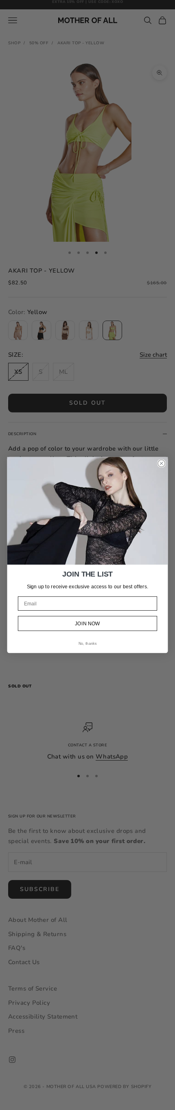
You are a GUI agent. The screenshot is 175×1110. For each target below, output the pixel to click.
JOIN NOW (87, 624)
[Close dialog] (161, 463)
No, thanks (87, 644)
